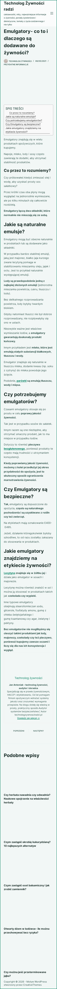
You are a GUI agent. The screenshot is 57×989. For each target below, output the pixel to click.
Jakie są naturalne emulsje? (21, 116)
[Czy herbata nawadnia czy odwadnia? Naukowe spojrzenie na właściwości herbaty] (28, 776)
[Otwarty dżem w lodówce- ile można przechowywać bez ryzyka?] (28, 910)
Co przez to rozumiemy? (22, 113)
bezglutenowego (14, 448)
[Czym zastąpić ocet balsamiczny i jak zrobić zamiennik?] (28, 866)
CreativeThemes (32, 984)
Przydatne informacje (16, 64)
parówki (22, 380)
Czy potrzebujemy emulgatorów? (24, 120)
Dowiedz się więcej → (28, 718)
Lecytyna (9, 573)
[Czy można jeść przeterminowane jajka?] (28, 953)
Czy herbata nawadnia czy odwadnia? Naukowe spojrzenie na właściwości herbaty (27, 798)
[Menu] (51, 13)
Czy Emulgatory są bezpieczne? (23, 124)
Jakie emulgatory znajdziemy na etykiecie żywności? (23, 130)
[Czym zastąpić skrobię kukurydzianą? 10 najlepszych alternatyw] (28, 823)
